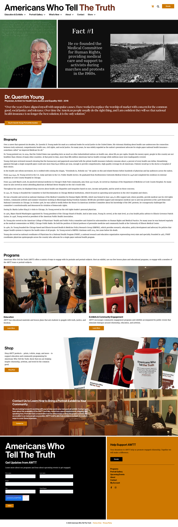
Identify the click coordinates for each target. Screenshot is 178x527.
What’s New (54, 14)
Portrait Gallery (36, 14)
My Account (115, 483)
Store (90, 14)
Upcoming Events (117, 474)
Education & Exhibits (14, 14)
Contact (80, 14)
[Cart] (152, 6)
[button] (158, 6)
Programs (114, 469)
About (68, 14)
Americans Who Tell (60, 8)
